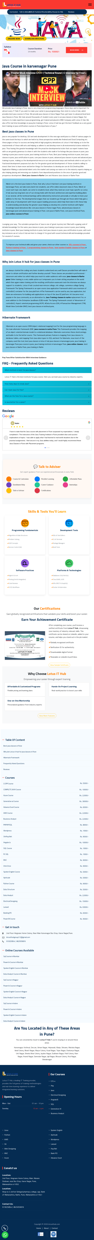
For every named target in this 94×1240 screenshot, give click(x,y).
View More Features (47, 715)
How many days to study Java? (17, 383)
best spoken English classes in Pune (70, 247)
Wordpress (46, 830)
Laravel (46, 907)
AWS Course (46, 813)
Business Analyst (46, 819)
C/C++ (53, 1081)
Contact (55, 1228)
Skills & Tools (33, 12)
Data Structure (46, 889)
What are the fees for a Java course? (19, 396)
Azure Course (46, 795)
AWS (6, 1139)
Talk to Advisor (23, 12)
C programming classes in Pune (40, 247)
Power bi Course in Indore (12, 1009)
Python (7, 1134)
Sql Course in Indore (10, 1003)
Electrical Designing (46, 901)
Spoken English (56, 1130)
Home (38, 1228)
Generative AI (56, 1108)
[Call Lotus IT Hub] (5, 1228)
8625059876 (21, 941)
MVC (46, 860)
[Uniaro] (11, 4)
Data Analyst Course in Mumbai (15, 974)
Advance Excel (56, 1157)
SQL (52, 1104)
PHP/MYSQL (46, 824)
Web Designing (10, 1148)
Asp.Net (54, 1148)
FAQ (61, 12)
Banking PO (46, 913)
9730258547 (10, 941)
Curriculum (14, 12)
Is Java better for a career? (15, 402)
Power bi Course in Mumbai (13, 962)
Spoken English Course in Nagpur (15, 991)
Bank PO (54, 1153)
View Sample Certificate (59, 665)
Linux (6, 1130)
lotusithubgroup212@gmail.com (18, 937)
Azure (6, 1157)
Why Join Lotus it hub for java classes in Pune (19, 751)
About (46, 1228)
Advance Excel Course (46, 807)
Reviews (71, 12)
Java (52, 1090)
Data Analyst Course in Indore (14, 1021)
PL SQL (46, 854)
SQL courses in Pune (77, 244)
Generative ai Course (46, 801)
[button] (88, 437)
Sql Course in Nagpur (10, 980)
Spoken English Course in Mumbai (15, 968)
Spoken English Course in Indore (14, 1015)
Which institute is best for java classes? (20, 370)
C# (5, 1144)
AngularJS (54, 1099)
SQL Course (46, 848)
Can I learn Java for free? (14, 389)
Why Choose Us (52, 12)
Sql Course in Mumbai (11, 956)
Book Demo (74, 50)
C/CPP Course (46, 783)
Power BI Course (46, 918)
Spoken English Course (46, 871)
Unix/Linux (46, 866)
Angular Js (46, 842)
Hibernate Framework (11, 757)
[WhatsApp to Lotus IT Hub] (5, 1235)
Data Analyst (46, 895)
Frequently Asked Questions (13, 763)
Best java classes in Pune (12, 746)
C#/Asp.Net (46, 836)
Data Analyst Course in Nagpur (14, 997)
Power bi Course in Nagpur (12, 985)
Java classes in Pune (14, 250)
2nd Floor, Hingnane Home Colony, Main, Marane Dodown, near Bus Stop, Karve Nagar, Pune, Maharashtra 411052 (21, 1181)
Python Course (46, 883)
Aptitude (46, 877)
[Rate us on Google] (47, 416)
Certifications (43, 12)
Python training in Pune (16, 247)
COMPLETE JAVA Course (46, 789)
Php (52, 1085)
